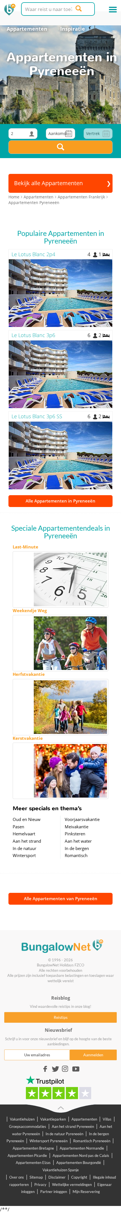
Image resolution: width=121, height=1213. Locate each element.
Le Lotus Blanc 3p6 (33, 335)
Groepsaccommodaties (27, 1126)
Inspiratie (72, 28)
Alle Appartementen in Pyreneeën (60, 501)
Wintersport (24, 855)
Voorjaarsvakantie (82, 819)
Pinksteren (75, 833)
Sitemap (36, 1177)
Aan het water (78, 841)
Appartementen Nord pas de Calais (81, 1155)
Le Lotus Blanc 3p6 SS (37, 416)
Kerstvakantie (28, 738)
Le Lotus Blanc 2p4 (33, 254)
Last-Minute (25, 547)
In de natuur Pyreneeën (64, 1134)
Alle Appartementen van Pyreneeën (60, 898)
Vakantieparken (53, 1119)
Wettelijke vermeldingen (72, 1184)
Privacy (40, 1184)
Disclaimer (57, 1177)
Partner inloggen (53, 1191)
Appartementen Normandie (82, 1148)
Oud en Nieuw (27, 819)
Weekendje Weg (30, 610)
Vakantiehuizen (22, 1119)
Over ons (16, 1177)
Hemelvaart (24, 833)
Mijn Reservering (86, 1191)
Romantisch (76, 855)
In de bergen (77, 848)
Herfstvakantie (29, 674)
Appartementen (27, 28)
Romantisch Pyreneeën (91, 1141)
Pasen (18, 826)
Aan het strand (27, 841)
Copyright (79, 1177)
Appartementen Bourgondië (78, 1162)
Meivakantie (76, 826)
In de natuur (24, 848)
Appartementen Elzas (33, 1162)
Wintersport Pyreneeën (49, 1141)
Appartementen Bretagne (33, 1148)
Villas (107, 1119)
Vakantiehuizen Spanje (60, 1170)
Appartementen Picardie (27, 1155)
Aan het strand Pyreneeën (73, 1126)
